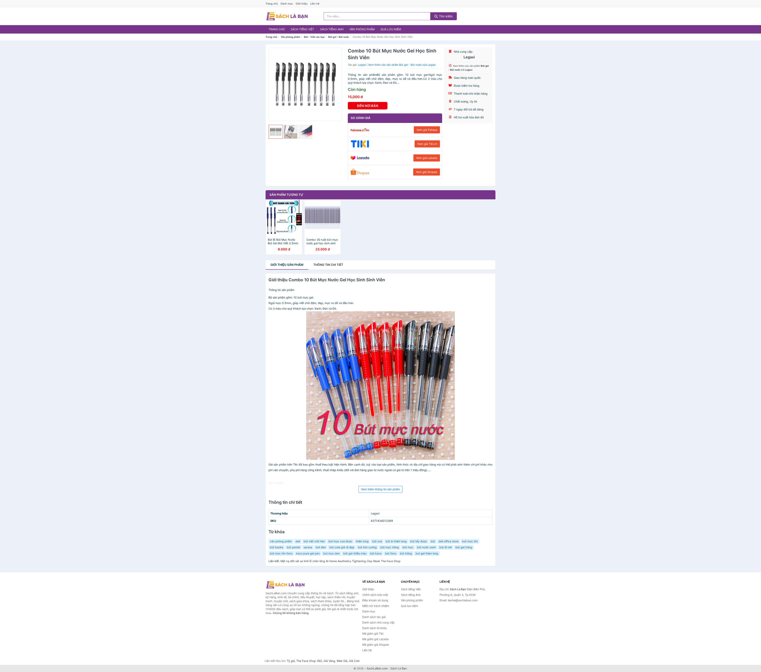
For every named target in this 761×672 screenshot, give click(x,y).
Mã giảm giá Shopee (375, 644)
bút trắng (406, 553)
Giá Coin (354, 660)
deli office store (449, 541)
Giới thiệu (302, 3)
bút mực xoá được (340, 541)
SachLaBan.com (377, 668)
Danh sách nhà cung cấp (378, 622)
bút (433, 541)
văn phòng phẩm (281, 541)
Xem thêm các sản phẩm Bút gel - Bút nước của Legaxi (402, 64)
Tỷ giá (291, 660)
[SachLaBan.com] (287, 16)
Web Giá (342, 660)
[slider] (276, 132)
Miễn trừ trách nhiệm (375, 605)
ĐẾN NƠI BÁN (367, 106)
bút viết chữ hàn (314, 541)
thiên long (362, 541)
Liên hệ (314, 3)
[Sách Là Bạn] (285, 584)
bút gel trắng (463, 547)
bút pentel (293, 547)
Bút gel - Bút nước (338, 36)
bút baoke (276, 547)
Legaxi (362, 64)
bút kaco (375, 553)
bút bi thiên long (396, 541)
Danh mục (287, 3)
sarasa (308, 547)
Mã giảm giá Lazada (375, 639)
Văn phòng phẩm (362, 29)
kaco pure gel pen (308, 553)
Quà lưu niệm (390, 29)
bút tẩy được (418, 541)
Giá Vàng (329, 660)
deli (297, 541)
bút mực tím (470, 541)
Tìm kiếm (445, 16)
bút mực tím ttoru (281, 553)
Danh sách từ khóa (374, 628)
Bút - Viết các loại (314, 36)
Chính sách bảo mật (375, 594)
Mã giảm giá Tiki (372, 633)
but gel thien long (427, 553)
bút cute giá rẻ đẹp (341, 547)
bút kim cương (367, 547)
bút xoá (377, 541)
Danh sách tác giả (374, 617)
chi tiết (328, 265)
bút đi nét (445, 547)
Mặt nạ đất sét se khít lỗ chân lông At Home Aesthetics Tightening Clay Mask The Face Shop (340, 561)
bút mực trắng (389, 547)
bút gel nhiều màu (354, 553)
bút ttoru (390, 553)
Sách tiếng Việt (302, 29)
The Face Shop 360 (309, 660)
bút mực (407, 547)
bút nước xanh (426, 547)
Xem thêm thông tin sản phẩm (380, 489)
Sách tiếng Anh (331, 29)
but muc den (331, 553)
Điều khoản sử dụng (375, 600)
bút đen (321, 547)
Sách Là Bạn (398, 668)
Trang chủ (272, 3)
